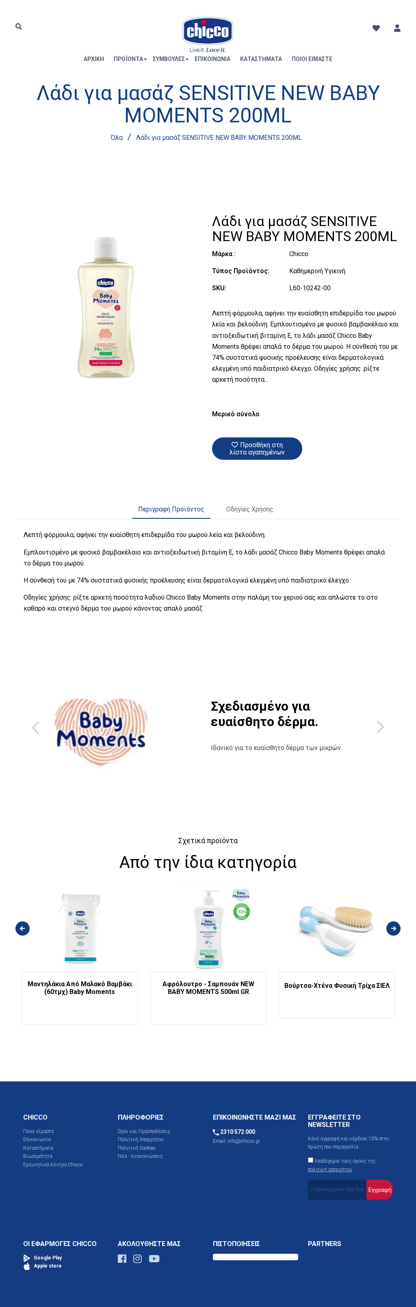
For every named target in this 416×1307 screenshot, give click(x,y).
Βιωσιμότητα (37, 1156)
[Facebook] (122, 1261)
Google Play (47, 1258)
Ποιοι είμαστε (38, 1131)
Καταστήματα (38, 1148)
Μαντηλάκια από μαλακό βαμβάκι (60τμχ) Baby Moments (80, 988)
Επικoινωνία (37, 1139)
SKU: (219, 288)
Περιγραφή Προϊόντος (171, 509)
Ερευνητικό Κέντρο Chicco (52, 1165)
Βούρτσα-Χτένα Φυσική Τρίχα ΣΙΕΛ (337, 985)
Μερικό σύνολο (236, 414)
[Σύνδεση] (397, 28)
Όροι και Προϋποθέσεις (144, 1131)
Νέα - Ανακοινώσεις (140, 1156)
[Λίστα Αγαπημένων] (376, 28)
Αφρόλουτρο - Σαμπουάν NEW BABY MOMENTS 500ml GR (208, 988)
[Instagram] (137, 1261)
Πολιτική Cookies (137, 1148)
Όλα (117, 137)
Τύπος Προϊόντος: (240, 271)
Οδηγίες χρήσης (249, 509)
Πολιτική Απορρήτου (141, 1139)
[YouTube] (154, 1261)
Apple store (47, 1266)
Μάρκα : (224, 254)
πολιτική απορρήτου (330, 1169)
